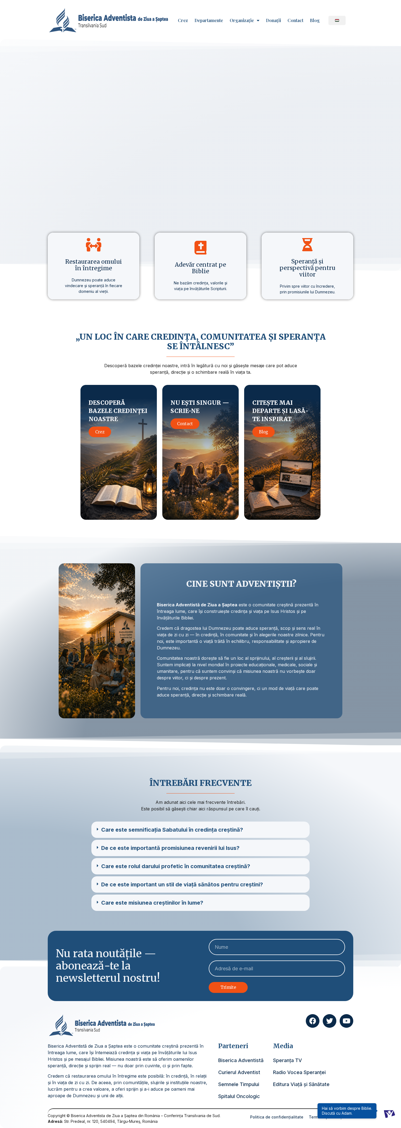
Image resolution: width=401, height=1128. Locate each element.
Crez (183, 20)
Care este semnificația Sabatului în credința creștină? (172, 829)
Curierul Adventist (239, 1072)
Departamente (208, 20)
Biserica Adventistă (241, 1060)
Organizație (242, 20)
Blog (315, 20)
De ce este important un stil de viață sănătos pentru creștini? (182, 884)
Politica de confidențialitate (276, 1117)
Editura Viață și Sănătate (301, 1084)
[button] (200, 830)
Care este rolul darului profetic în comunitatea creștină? (175, 866)
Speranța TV (287, 1060)
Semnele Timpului (238, 1084)
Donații (273, 20)
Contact (295, 20)
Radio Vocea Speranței (299, 1072)
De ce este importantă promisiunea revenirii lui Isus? (170, 848)
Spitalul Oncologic (239, 1096)
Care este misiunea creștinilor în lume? (152, 902)
